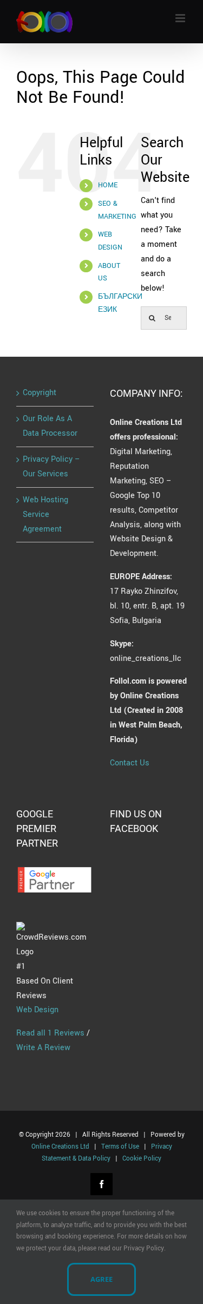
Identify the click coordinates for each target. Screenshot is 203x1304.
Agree (101, 1279)
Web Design (37, 1009)
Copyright (39, 392)
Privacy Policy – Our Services (51, 467)
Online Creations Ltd (60, 1146)
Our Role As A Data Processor (50, 426)
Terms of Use (120, 1146)
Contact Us (129, 763)
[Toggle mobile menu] (181, 18)
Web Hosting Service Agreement (45, 514)
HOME (107, 185)
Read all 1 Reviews (50, 1033)
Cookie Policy (141, 1158)
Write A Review (43, 1047)
